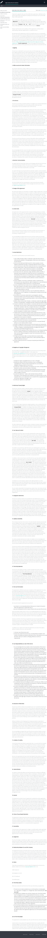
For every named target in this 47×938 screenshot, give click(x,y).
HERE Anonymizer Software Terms (4, 28)
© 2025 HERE (44, 934)
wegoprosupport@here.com (19, 185)
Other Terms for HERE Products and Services (5, 20)
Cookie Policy (38, 934)
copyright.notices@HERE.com (19, 353)
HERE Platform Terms (3, 22)
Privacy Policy (31, 934)
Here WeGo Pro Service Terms (5, 12)
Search (44, 2)
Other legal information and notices (4, 25)
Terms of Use (25, 934)
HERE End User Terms (3, 13)
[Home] (1, 2)
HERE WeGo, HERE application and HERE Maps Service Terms (5, 18)
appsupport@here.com (21, 595)
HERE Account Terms (3, 10)
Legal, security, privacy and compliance (11, 2)
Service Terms (2, 15)
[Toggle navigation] (1, 6)
